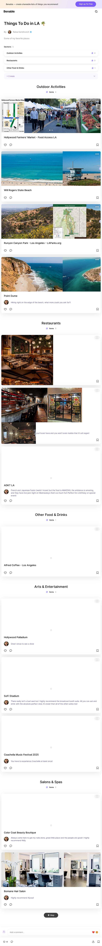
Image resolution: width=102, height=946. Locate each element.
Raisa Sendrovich (21, 32)
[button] (50, 130)
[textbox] (50, 932)
